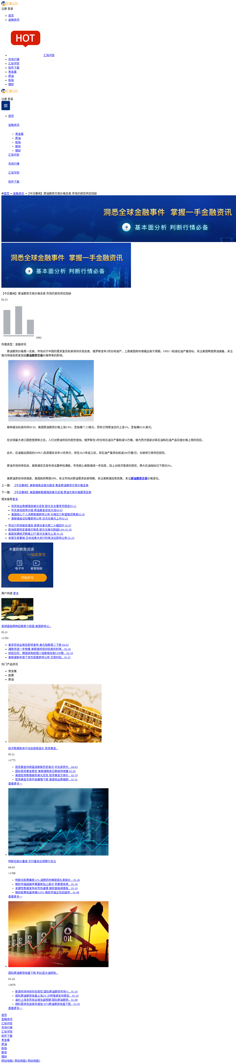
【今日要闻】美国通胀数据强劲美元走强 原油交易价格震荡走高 (52, 492)
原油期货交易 (139, 478)
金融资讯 (13, 19)
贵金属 (12, 71)
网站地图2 (21, 1060)
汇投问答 (49, 55)
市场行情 (13, 59)
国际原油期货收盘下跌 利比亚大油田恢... (33, 972)
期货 (18, 146)
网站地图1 (7, 1060)
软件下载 (13, 67)
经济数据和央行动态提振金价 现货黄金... (33, 748)
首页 (11, 15)
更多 (15, 499)
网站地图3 (34, 1060)
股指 (11, 80)
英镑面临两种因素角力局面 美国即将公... (26, 626)
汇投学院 (13, 63)
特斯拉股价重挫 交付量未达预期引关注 (32, 861)
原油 (11, 76)
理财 (11, 84)
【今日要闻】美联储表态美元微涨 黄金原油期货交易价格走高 (50, 485)
